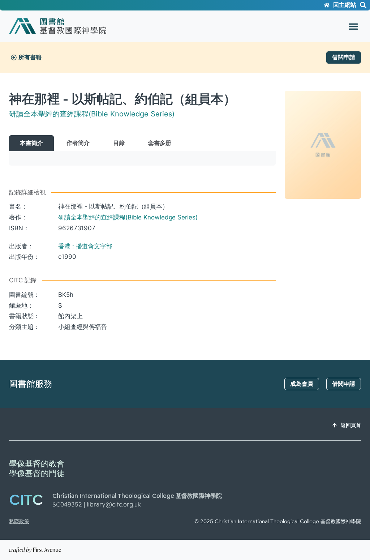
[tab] (31, 143)
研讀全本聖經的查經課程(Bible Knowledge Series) (92, 114)
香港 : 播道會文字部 (85, 246)
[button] (353, 26)
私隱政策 (19, 521)
